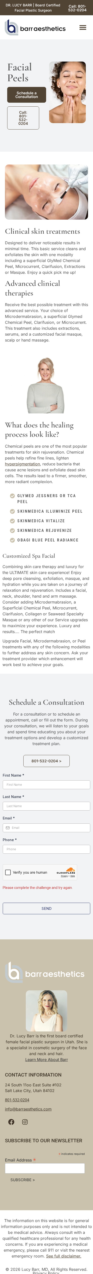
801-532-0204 (17, 1100)
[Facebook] (11, 1122)
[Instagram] (25, 1122)
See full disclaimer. (63, 1256)
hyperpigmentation (22, 463)
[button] (82, 27)
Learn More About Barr (46, 1059)
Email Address (20, 1159)
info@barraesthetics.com (28, 1109)
